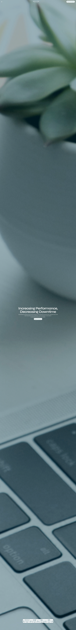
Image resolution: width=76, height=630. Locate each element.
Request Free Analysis (70, 1)
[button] (1, 1)
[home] (36, 1)
